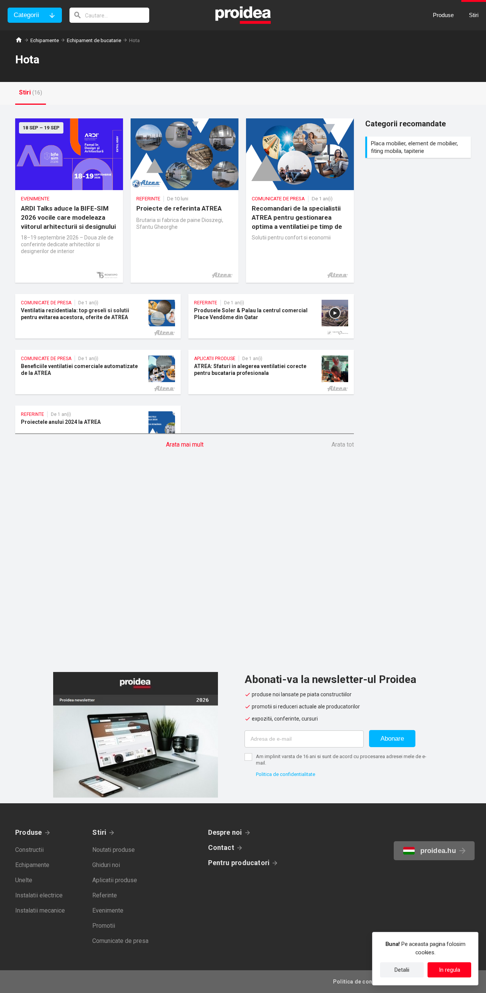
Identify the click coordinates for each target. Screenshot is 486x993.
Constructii (29, 849)
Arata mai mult (185, 444)
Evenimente (107, 910)
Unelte (23, 880)
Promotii (103, 925)
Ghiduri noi (106, 865)
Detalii (401, 969)
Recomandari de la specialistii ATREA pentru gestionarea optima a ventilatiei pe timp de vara (300, 200)
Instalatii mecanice (40, 910)
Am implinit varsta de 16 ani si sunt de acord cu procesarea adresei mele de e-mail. (341, 760)
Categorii (26, 15)
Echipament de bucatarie (94, 40)
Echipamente (44, 40)
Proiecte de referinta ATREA (184, 200)
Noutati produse (113, 849)
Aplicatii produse (114, 880)
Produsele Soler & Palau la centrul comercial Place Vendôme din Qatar (271, 316)
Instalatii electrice (39, 895)
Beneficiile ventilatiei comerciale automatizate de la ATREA (98, 372)
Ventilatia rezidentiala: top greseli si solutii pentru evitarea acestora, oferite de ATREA (98, 316)
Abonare (392, 738)
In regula (449, 969)
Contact (221, 847)
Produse (28, 832)
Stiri (99, 832)
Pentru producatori (239, 863)
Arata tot (342, 444)
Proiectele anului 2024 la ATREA (98, 428)
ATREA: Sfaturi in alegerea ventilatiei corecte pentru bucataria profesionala (271, 372)
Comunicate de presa (120, 940)
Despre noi (225, 832)
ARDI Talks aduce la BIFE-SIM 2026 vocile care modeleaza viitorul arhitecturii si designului (69, 200)
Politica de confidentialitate (285, 774)
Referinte (104, 895)
